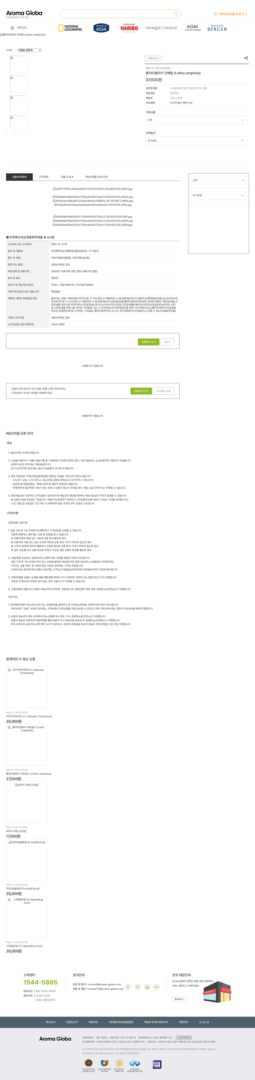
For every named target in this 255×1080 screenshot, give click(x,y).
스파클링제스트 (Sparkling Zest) (24, 946)
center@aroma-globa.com (104, 984)
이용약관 (93, 1022)
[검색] (177, 14)
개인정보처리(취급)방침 (121, 1022)
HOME (9, 50)
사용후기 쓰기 (149, 342)
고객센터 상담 (163, 391)
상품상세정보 (19, 177)
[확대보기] (10, 131)
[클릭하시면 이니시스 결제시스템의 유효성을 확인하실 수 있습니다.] (157, 1065)
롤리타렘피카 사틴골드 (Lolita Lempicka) (28, 773)
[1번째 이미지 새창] (18, 64)
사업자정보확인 (183, 1037)
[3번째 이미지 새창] (18, 104)
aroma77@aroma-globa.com (106, 988)
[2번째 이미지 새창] (18, 84)
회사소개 (50, 1022)
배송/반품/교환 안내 (97, 177)
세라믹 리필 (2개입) (16, 831)
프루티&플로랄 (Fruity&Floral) (23, 888)
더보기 (167, 342)
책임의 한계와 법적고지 (156, 1022)
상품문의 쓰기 (141, 391)
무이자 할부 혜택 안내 (181, 102)
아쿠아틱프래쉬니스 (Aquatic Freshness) (29, 716)
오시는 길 (204, 1022)
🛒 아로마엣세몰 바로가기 (230, 14)
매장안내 (183, 1022)
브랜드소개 (72, 1022)
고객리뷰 (44, 177)
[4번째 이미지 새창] (18, 124)
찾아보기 (179, 999)
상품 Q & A (67, 177)
